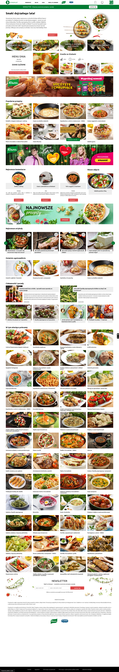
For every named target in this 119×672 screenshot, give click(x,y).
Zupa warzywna (91, 491)
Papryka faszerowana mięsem (95, 409)
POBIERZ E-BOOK (72, 139)
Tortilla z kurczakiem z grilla (68, 553)
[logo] (11, 2)
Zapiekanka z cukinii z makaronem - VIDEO (72, 121)
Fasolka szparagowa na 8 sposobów (45, 320)
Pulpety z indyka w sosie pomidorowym (98, 512)
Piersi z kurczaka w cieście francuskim (16, 141)
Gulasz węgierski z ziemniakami (96, 121)
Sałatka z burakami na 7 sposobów (17, 320)
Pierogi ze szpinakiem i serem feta (97, 388)
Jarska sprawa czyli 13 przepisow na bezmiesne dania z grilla (72, 320)
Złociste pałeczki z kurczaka (68, 388)
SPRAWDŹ (52, 35)
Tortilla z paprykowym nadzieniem (70, 533)
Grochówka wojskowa (39, 347)
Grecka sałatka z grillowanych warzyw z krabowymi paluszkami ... (17, 430)
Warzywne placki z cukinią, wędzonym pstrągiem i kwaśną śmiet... (98, 574)
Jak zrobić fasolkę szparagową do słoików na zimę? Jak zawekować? (90, 289)
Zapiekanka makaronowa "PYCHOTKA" (44, 388)
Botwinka (36, 512)
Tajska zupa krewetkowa (40, 429)
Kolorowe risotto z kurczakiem (42, 491)
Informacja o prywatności (49, 669)
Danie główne (18, 64)
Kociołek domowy (38, 409)
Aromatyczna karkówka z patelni (42, 471)
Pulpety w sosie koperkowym (95, 429)
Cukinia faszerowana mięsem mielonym (17, 347)
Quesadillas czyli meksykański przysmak (71, 574)
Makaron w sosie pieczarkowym (69, 429)
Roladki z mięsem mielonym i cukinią (16, 121)
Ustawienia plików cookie (7, 670)
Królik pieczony (91, 347)
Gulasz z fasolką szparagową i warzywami (99, 471)
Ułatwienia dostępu (87, 669)
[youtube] (118, 334)
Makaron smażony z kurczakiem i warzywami (69, 492)
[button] (6, 243)
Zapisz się (77, 588)
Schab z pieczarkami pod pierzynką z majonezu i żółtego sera (70, 409)
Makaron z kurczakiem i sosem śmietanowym (42, 368)
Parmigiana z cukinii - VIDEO (95, 533)
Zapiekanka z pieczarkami (94, 553)
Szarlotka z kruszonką (66, 278)
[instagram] (118, 337)
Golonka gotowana (92, 368)
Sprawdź (18, 200)
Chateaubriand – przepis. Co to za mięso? (98, 251)
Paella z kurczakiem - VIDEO (68, 450)
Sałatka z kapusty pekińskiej (14, 553)
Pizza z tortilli (37, 450)
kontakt (29, 669)
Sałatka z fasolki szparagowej (14, 512)
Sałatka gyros (91, 141)
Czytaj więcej (26, 301)
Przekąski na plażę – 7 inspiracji (98, 320)
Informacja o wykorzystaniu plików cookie (69, 669)
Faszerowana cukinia (12, 574)
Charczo (89, 450)
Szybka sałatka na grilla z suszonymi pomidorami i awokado (43, 574)
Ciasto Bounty (37, 141)
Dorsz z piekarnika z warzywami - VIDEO (44, 553)
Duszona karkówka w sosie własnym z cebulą (71, 347)
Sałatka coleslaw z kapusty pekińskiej (16, 533)
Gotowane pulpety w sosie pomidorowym (18, 450)
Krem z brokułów (65, 512)
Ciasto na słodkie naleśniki (40, 121)
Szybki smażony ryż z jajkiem (14, 471)
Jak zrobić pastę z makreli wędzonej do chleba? (18, 251)
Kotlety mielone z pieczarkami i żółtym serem (71, 368)
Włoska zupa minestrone (40, 533)
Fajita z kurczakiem (65, 471)
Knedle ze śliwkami (68, 54)
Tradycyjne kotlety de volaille (14, 491)
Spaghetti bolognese (12, 368)
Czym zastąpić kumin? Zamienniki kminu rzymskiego (71, 251)
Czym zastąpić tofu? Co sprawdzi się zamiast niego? (44, 251)
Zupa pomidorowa (11, 388)
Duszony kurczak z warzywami (41, 278)
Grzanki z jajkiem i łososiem (14, 278)
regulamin (37, 669)
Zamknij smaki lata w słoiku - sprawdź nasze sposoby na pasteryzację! (35, 289)
